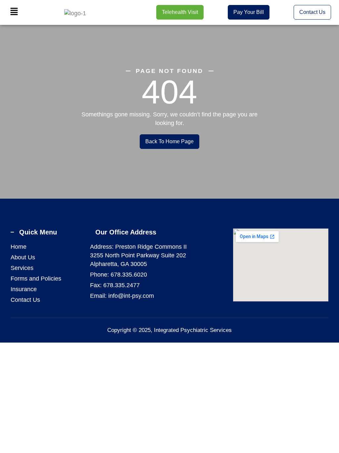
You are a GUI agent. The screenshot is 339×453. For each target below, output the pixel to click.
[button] (14, 12)
